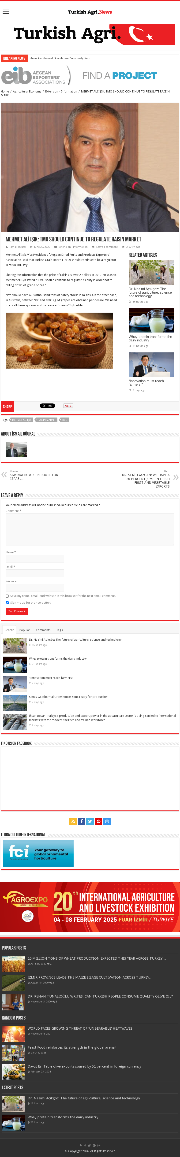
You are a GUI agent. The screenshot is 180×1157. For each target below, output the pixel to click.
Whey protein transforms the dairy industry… (150, 338)
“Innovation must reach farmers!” (146, 382)
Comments (43, 630)
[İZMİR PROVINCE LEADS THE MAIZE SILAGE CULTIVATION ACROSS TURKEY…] (13, 983)
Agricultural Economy (27, 91)
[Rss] (73, 821)
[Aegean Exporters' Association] (90, 75)
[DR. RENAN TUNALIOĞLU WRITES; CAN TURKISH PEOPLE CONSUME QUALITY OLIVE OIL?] (13, 1002)
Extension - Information (61, 91)
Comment (13, 511)
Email (10, 567)
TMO (65, 419)
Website (11, 581)
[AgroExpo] (90, 907)
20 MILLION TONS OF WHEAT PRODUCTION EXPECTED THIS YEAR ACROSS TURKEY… (97, 958)
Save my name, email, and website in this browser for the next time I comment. (63, 596)
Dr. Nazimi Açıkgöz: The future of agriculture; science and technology (150, 292)
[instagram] (107, 821)
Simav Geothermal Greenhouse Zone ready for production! (67, 58)
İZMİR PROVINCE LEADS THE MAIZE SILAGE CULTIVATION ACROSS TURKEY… (90, 977)
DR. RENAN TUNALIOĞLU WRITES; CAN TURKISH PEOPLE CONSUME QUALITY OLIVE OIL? (100, 996)
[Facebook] (81, 821)
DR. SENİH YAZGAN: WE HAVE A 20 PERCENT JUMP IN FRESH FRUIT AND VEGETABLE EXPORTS (146, 479)
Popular (24, 630)
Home (5, 91)
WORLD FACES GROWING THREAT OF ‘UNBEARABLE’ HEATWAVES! (81, 1028)
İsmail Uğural (18, 246)
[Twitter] (90, 821)
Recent (9, 630)
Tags (59, 630)
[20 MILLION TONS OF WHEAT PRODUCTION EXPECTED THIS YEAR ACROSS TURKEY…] (13, 964)
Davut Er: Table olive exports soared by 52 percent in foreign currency (84, 1066)
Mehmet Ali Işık (21, 419)
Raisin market (47, 419)
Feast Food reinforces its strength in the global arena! (72, 1047)
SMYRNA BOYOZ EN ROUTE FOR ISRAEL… (34, 475)
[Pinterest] (98, 821)
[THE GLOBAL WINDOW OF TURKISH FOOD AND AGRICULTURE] (90, 11)
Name (11, 552)
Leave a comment (107, 246)
